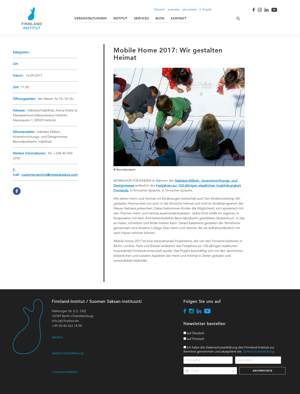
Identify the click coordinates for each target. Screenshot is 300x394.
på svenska (189, 9)
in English (205, 9)
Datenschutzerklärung (67, 353)
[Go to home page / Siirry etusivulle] (32, 18)
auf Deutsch (195, 333)
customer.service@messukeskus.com (49, 175)
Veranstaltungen (90, 18)
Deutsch (159, 9)
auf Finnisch (195, 339)
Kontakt (178, 18)
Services (141, 18)
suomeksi (174, 9)
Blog (160, 18)
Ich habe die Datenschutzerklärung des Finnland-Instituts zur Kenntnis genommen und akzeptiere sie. (228, 349)
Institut (120, 18)
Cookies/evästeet (64, 372)
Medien (57, 337)
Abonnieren (262, 370)
